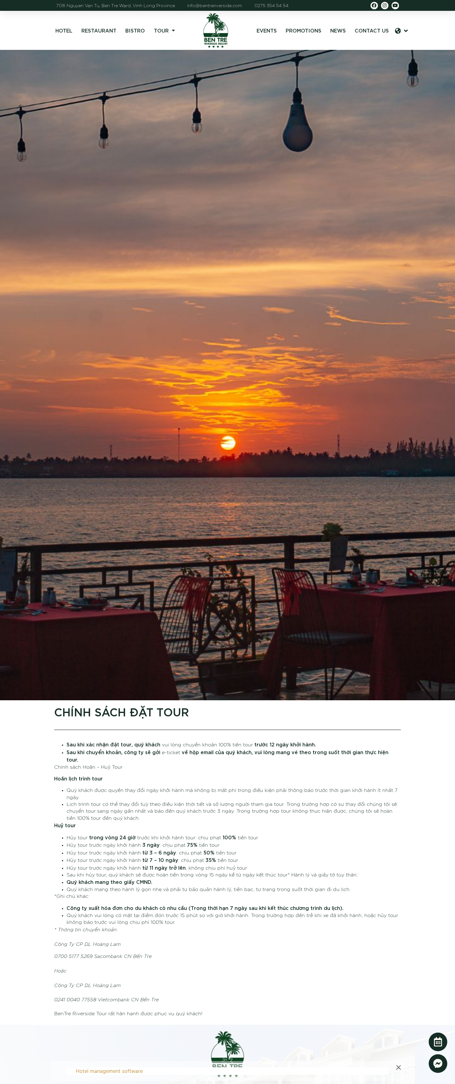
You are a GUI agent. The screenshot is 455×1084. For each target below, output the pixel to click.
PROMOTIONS (303, 30)
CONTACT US (372, 30)
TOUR (161, 30)
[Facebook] (374, 5)
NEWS (338, 30)
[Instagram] (384, 5)
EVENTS (267, 30)
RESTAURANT (98, 30)
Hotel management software (109, 1071)
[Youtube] (395, 5)
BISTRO (135, 30)
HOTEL (63, 30)
